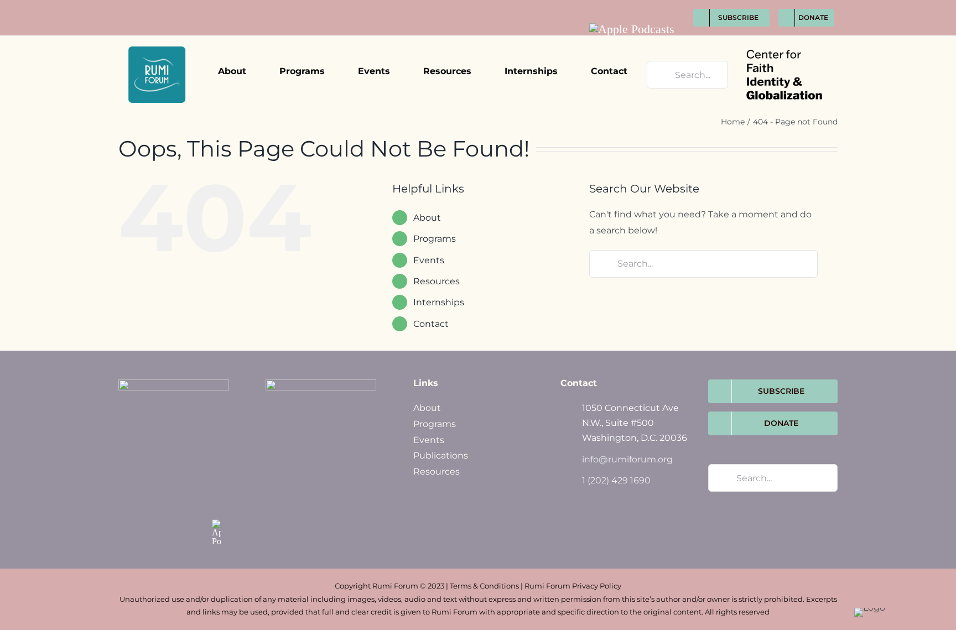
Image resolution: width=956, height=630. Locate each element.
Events (428, 260)
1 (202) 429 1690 (616, 480)
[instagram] (649, 6)
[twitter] (628, 6)
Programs (434, 424)
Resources (436, 471)
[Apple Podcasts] (631, 29)
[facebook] (608, 6)
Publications (440, 455)
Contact (431, 324)
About (427, 408)
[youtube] (669, 6)
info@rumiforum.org (627, 459)
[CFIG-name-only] (784, 40)
